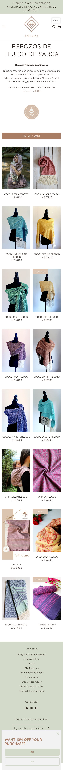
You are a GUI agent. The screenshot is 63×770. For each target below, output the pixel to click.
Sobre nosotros (31, 659)
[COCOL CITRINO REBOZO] (47, 227)
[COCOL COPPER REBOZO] (47, 350)
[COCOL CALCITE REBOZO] (47, 410)
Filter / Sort (31, 136)
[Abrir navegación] (4, 27)
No (32, 761)
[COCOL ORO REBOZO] (47, 290)
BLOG (37, 90)
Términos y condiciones (31, 686)
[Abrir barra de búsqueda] (54, 27)
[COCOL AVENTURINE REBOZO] (16, 227)
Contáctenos (31, 677)
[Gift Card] (16, 534)
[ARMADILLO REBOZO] (16, 470)
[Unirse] (49, 728)
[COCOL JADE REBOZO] (16, 290)
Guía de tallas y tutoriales (31, 690)
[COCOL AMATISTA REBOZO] (16, 410)
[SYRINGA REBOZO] (47, 470)
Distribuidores (32, 668)
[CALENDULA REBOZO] (47, 530)
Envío (31, 663)
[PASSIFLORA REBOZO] (16, 598)
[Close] (57, 733)
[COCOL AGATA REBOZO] (47, 167)
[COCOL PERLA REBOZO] (16, 167)
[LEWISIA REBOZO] (47, 598)
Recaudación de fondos (32, 672)
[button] (56, 20)
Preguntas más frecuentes (31, 654)
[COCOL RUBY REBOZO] (16, 350)
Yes (32, 752)
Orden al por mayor (31, 681)
